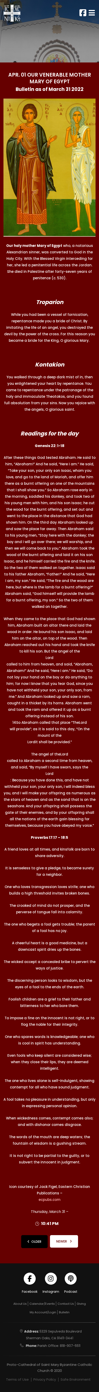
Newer (62, 1241)
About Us (20, 1304)
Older (36, 1241)
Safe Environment (76, 1379)
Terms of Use (17, 1379)
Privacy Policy (44, 1379)
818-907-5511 (70, 1345)
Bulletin (64, 1312)
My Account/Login (43, 1312)
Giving (81, 1304)
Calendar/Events (42, 1304)
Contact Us (66, 1304)
